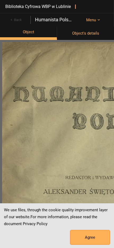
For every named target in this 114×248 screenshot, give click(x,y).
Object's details (85, 33)
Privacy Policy (35, 223)
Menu (91, 20)
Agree (90, 237)
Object (28, 32)
